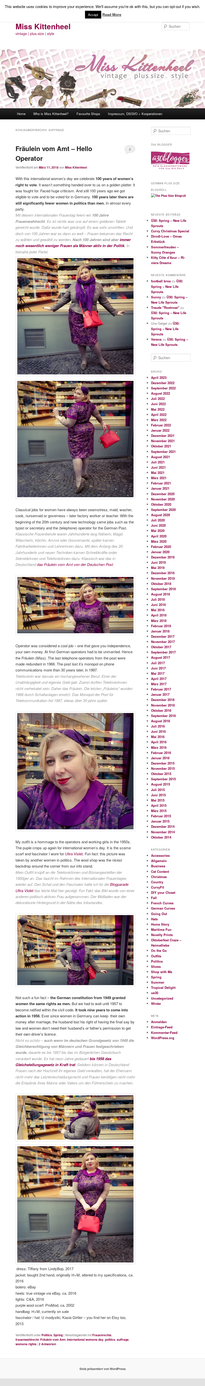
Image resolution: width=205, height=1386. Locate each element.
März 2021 (158, 477)
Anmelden (159, 1021)
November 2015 (163, 768)
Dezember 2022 (162, 382)
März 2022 (158, 419)
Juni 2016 (158, 731)
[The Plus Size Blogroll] (170, 171)
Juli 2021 (158, 462)
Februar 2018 (161, 625)
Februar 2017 (161, 689)
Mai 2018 (157, 609)
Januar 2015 (160, 821)
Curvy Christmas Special (170, 231)
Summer (157, 982)
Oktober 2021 (161, 446)
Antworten (47, 1344)
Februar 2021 (161, 483)
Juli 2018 (158, 599)
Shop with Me (161, 971)
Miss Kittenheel (43, 26)
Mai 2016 (157, 736)
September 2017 (163, 652)
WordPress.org (162, 1037)
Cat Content (160, 871)
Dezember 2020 (162, 493)
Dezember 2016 (162, 699)
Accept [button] (93, 14)
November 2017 (163, 641)
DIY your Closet (163, 892)
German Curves (163, 908)
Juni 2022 (158, 403)
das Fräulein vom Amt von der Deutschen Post (75, 564)
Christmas (159, 876)
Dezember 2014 (162, 826)
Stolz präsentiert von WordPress (103, 1368)
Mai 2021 (157, 472)
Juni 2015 (158, 795)
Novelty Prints (162, 934)
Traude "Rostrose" (165, 307)
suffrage (123, 1339)
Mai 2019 (157, 567)
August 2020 (160, 514)
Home (21, 113)
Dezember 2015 (162, 763)
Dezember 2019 (162, 557)
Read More (111, 14)
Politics (47, 1335)
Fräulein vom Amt (53, 1339)
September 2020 (163, 509)
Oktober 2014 (161, 837)
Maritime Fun (161, 929)
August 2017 (160, 657)
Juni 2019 (158, 562)
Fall (154, 897)
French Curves (162, 903)
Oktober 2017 (161, 646)
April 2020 (158, 536)
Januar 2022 (160, 430)
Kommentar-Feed (164, 1032)
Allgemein (159, 860)
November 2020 (163, 499)
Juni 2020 (158, 525)
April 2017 (158, 678)
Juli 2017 (158, 662)
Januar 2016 (160, 758)
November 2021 (163, 440)
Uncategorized (162, 998)
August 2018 (160, 594)
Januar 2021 (160, 488)
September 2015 (163, 779)
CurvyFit (157, 887)
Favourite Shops (88, 113)
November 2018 (163, 578)
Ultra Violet (74, 853)
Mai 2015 (157, 800)
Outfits (156, 956)
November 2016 (163, 705)
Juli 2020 (158, 520)
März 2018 (158, 620)
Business (158, 866)
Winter (156, 1003)
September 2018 (163, 588)
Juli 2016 (158, 726)
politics (110, 1339)
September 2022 (163, 388)
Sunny (156, 297)
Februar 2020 (161, 546)
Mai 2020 (157, 530)
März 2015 (158, 810)
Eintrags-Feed (161, 1027)
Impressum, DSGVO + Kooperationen (135, 113)
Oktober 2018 (161, 583)
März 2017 (158, 683)
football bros (161, 281)
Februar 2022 (161, 425)
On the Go (159, 950)
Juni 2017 (158, 668)
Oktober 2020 (161, 504)
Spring (58, 1335)
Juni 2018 (158, 604)
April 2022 (158, 414)
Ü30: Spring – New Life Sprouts (167, 286)
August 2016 (160, 721)
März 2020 (158, 541)
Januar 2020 (160, 551)
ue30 (154, 992)
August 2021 (160, 456)
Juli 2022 (158, 398)
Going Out (159, 913)
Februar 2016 (161, 752)
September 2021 (163, 451)
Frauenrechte (102, 1335)
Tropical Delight (163, 987)
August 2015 (160, 784)
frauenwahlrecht (27, 1339)
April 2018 (158, 615)
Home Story (160, 924)
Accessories (160, 855)
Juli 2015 (158, 789)
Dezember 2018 (162, 572)
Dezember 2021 (162, 435)
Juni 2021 (158, 467)
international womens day (85, 1339)
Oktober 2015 (161, 773)
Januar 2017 (160, 694)
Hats (154, 919)
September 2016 (163, 715)
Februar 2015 (161, 816)
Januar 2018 (160, 631)
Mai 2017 (157, 673)
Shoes (156, 966)
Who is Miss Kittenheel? (50, 113)
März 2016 (158, 747)
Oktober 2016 (161, 710)
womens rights (26, 1344)
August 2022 (160, 393)
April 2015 (158, 805)
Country (157, 882)
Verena (156, 339)
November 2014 (163, 832)
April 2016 (158, 742)
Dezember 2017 (162, 636)
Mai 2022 (157, 409)
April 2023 (158, 377)
